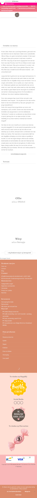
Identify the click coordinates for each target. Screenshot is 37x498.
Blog (2, 271)
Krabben (5, 348)
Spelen (4, 340)
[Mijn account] (2, 14)
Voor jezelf (6, 358)
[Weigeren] (35, 492)
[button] (29, 14)
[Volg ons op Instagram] (18, 402)
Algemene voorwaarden (8, 286)
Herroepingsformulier (7, 302)
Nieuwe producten (8, 337)
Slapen (4, 344)
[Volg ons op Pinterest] (21, 402)
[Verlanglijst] (5, 14)
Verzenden (4, 288)
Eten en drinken (7, 351)
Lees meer (18, 494)
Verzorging (6, 355)
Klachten (3, 293)
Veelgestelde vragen (7, 284)
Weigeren (27, 491)
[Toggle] (33, 341)
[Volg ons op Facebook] (15, 402)
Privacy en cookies (6, 290)
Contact (3, 268)
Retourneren (4, 304)
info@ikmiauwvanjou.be (8, 276)
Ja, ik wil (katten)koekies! (14, 491)
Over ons (3, 266)
